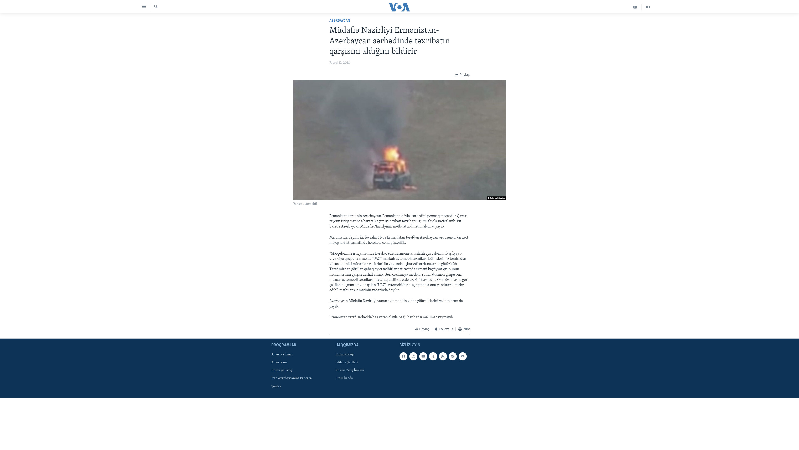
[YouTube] (635, 7)
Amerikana (279, 362)
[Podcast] (453, 356)
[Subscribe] (462, 356)
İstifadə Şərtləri (346, 362)
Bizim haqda (344, 378)
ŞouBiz (276, 386)
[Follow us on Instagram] (413, 356)
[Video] (648, 7)
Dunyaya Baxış (281, 370)
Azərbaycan (339, 21)
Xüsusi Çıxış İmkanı (349, 370)
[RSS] (443, 356)
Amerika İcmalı (282, 354)
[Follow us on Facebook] (403, 356)
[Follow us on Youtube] (423, 356)
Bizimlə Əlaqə (345, 354)
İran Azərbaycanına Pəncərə (291, 378)
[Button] (462, 75)
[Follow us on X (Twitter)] (433, 356)
